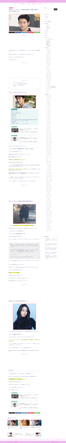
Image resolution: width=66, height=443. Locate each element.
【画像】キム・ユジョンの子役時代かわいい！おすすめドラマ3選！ (51, 253)
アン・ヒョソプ (49, 96)
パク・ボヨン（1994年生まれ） (51, 87)
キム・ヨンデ (49, 145)
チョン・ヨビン (49, 76)
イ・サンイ (48, 101)
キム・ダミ (48, 60)
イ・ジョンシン (49, 110)
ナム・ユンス (49, 196)
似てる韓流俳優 (22, 3)
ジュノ (48, 157)
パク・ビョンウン (49, 207)
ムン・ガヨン (49, 89)
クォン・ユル (49, 149)
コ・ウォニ (48, 64)
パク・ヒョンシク (49, 206)
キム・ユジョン (49, 63)
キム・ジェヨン (49, 135)
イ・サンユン (49, 102)
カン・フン (48, 132)
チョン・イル (49, 185)
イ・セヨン (48, 50)
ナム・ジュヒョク (49, 195)
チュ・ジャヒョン (49, 73)
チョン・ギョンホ (49, 186)
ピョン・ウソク (49, 210)
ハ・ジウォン (49, 83)
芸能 (46, 35)
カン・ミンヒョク (49, 133)
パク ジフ (48, 84)
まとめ (15, 86)
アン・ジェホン (49, 95)
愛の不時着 (48, 41)
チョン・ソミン (49, 74)
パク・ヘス (48, 208)
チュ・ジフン (49, 184)
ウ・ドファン (49, 122)
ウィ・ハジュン (49, 121)
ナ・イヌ (48, 197)
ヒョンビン (48, 209)
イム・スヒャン (49, 49)
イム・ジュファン (49, 99)
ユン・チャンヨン (49, 222)
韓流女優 (28, 3)
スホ (47, 159)
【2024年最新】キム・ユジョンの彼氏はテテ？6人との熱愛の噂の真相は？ (51, 249)
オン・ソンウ (49, 125)
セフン (48, 160)
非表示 (26, 80)
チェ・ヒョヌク (49, 175)
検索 (45, 7)
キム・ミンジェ (49, 144)
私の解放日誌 (49, 45)
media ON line (33, 1)
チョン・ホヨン (49, 75)
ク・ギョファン (49, 150)
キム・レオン (49, 146)
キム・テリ (48, 61)
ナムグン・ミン (49, 194)
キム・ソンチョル (49, 138)
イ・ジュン (48, 109)
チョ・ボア (48, 77)
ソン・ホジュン (49, 169)
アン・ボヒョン (49, 97)
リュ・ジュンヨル (49, 230)
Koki (47, 26)
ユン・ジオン (49, 220)
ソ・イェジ (48, 71)
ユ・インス (48, 224)
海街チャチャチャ (49, 44)
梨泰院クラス (49, 42)
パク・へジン (49, 200)
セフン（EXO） (49, 161)
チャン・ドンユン (49, 181)
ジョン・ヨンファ (49, 158)
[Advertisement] (24, 42)
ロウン (48, 231)
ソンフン (48, 162)
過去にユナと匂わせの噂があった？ (19, 85)
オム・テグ (48, 124)
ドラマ (46, 19)
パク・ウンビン (49, 85)
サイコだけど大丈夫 (50, 39)
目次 (52, 3)
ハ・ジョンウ (49, 198)
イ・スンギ (48, 114)
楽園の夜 (48, 43)
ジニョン (48, 156)
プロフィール (46, 3)
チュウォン (48, 183)
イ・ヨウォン (49, 52)
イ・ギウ (48, 100)
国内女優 (46, 23)
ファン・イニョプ (49, 212)
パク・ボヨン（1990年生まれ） (51, 86)
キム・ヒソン (49, 62)
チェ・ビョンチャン (50, 176)
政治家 (46, 30)
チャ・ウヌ (48, 182)
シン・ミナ (48, 65)
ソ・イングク (49, 170)
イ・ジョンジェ (49, 111)
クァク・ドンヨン (49, 147)
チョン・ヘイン (49, 187)
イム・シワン (49, 98)
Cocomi (48, 25)
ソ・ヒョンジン (49, 72)
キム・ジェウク (49, 134)
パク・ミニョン (49, 88)
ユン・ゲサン (49, 218)
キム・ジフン (49, 137)
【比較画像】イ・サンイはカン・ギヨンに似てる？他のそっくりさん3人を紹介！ (51, 240)
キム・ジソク (49, 136)
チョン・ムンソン (49, 188)
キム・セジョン (49, 59)
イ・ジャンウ (49, 108)
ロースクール (49, 40)
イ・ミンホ (48, 120)
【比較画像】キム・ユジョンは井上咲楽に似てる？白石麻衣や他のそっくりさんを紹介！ (51, 257)
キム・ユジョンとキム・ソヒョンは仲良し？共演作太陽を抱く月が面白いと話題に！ (51, 244)
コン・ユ (48, 151)
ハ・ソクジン (49, 199)
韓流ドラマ (15, 3)
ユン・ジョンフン (49, 221)
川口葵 (48, 28)
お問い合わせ (40, 3)
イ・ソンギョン (49, 51)
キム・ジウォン (49, 58)
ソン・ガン (48, 163)
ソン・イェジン (49, 70)
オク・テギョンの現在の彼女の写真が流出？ (21, 83)
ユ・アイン (48, 223)
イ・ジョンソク (49, 112)
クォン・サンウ (49, 148)
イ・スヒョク (49, 113)
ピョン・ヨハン (49, 211)
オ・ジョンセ (49, 126)
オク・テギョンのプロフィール (19, 82)
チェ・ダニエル (49, 173)
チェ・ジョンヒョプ (50, 172)
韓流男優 (33, 3)
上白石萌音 (48, 27)
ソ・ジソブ (48, 171)
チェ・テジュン (49, 174)
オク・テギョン (49, 123)
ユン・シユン (49, 219)
